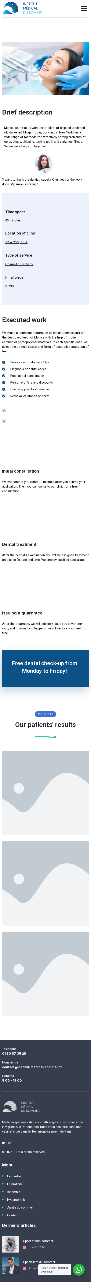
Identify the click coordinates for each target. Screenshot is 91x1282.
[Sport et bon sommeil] (11, 1244)
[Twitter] (3, 1143)
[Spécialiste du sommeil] (11, 1265)
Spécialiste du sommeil (39, 1262)
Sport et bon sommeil (38, 1241)
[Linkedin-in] (10, 1143)
